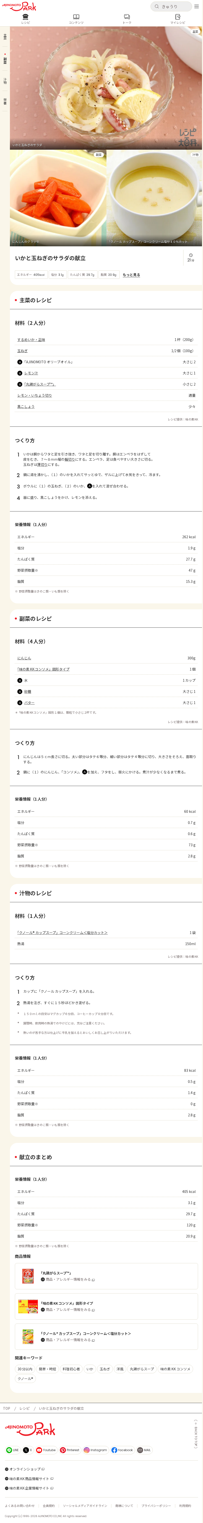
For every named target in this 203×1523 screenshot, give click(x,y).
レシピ (24, 1408)
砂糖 (27, 691)
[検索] (157, 7)
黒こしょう (26, 406)
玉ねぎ (22, 350)
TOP (6, 1408)
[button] (171, 6)
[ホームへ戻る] (19, 6)
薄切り (42, 464)
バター (29, 702)
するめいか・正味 (31, 339)
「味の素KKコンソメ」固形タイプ (43, 669)
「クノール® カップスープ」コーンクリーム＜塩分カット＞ (62, 932)
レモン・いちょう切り (34, 395)
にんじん (24, 657)
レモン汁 (31, 372)
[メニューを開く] (196, 6)
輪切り (70, 459)
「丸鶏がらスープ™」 (40, 384)
